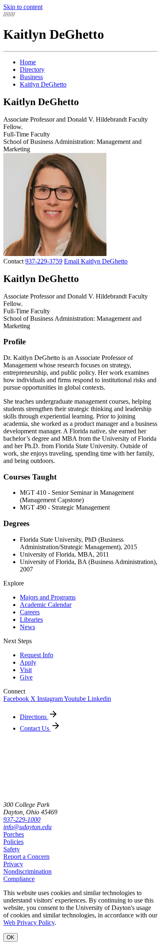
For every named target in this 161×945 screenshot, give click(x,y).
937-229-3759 (43, 261)
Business (31, 76)
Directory (32, 69)
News (27, 626)
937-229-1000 (21, 819)
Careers (30, 612)
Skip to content (23, 6)
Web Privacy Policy (28, 922)
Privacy (13, 863)
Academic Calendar (45, 604)
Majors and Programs (48, 597)
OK (10, 937)
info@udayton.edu (27, 826)
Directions (34, 716)
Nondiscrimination (27, 871)
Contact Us (35, 728)
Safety (11, 849)
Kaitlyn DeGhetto (43, 84)
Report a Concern (26, 856)
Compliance (19, 878)
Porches (13, 834)
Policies (13, 841)
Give (26, 677)
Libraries (31, 619)
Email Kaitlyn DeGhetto (96, 261)
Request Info (36, 654)
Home (28, 62)
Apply (28, 662)
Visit (26, 669)
